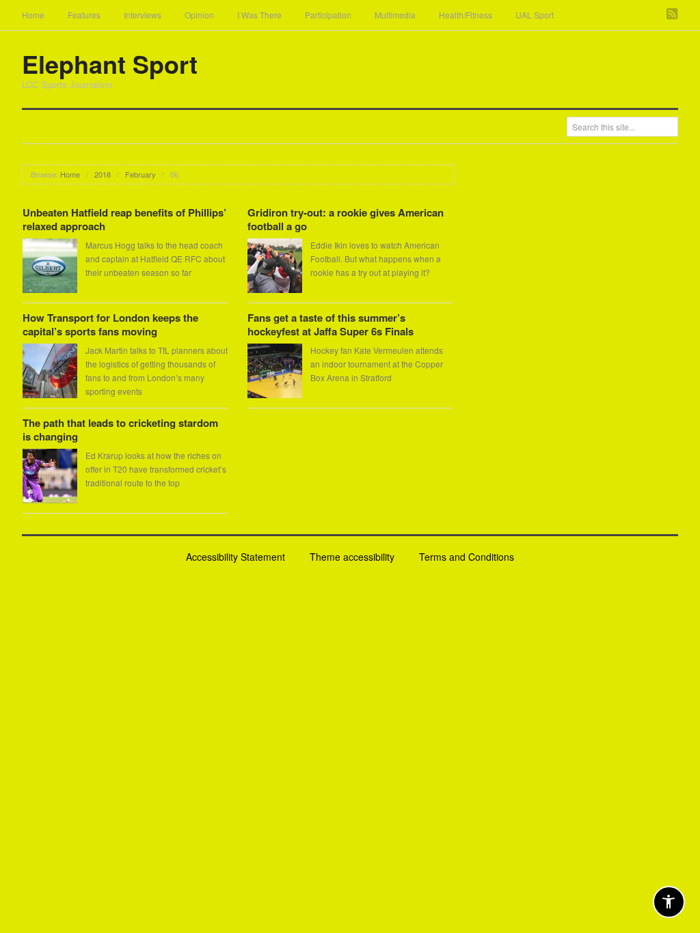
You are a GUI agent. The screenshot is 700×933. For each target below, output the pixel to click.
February (140, 174)
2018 (102, 174)
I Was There (259, 14)
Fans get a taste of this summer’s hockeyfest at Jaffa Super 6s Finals (330, 324)
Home (33, 14)
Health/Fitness (465, 14)
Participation (328, 14)
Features (84, 14)
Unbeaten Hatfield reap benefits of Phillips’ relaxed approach (124, 219)
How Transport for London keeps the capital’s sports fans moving (110, 324)
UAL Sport (534, 14)
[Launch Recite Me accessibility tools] (669, 902)
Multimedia (395, 14)
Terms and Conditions (466, 556)
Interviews (142, 14)
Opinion (199, 14)
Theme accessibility (352, 556)
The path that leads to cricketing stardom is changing (120, 429)
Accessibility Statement (235, 556)
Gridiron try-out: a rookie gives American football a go (345, 219)
